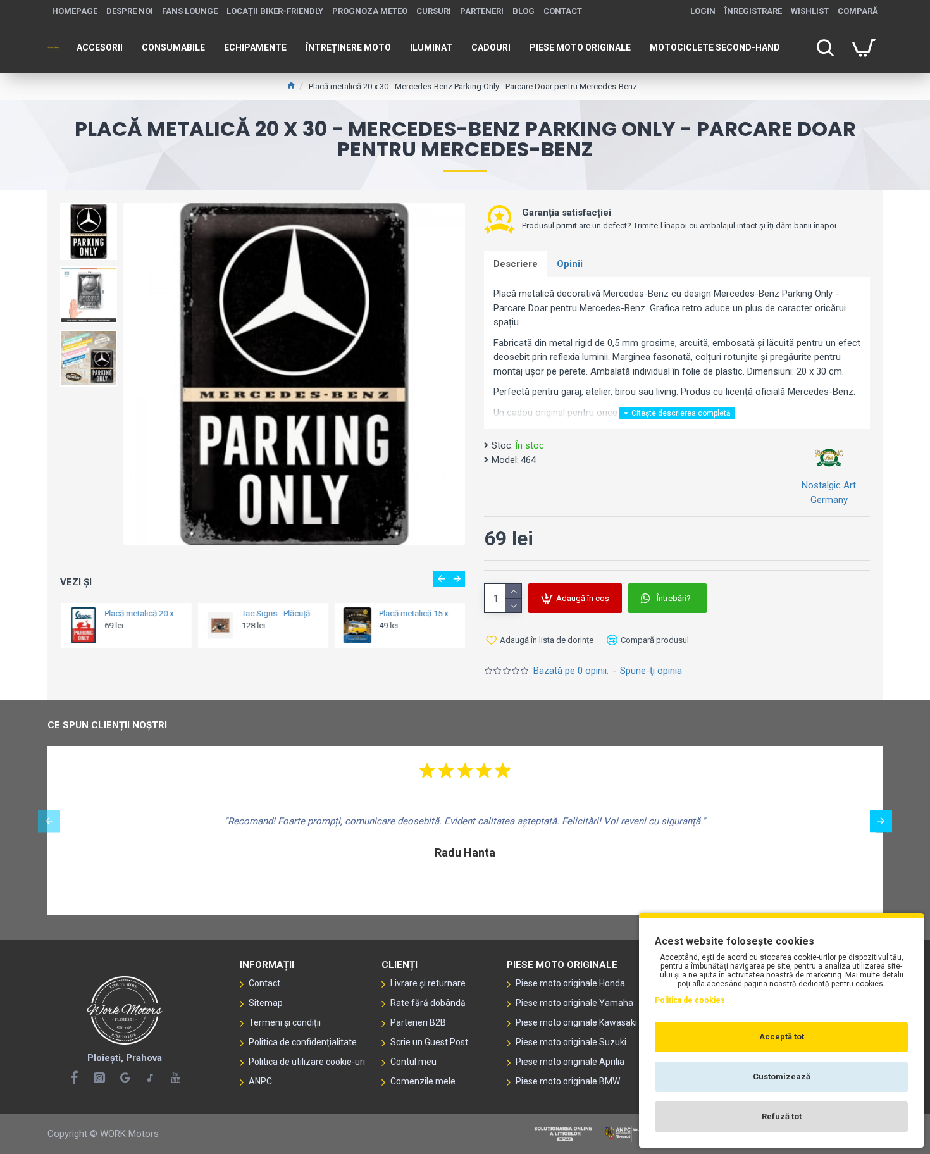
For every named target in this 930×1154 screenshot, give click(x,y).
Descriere (515, 264)
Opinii (570, 264)
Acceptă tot (781, 1036)
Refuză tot (782, 1116)
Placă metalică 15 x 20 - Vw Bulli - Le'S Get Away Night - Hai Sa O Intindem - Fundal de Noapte (417, 613)
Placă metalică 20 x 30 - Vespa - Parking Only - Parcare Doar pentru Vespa (143, 613)
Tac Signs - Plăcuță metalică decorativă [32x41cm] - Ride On (280, 613)
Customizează (781, 1076)
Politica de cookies (690, 1000)
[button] (441, 579)
